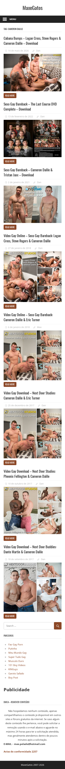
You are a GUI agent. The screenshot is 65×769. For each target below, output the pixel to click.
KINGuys (13, 669)
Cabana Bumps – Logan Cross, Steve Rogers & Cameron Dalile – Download (32, 41)
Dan (38, 50)
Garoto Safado (16, 673)
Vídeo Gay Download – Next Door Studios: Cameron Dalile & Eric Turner (30, 395)
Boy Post (13, 677)
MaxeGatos (33, 7)
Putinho (12, 648)
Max (39, 327)
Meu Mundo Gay (17, 652)
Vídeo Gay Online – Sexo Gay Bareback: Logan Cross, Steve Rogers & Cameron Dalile (32, 238)
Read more (10, 95)
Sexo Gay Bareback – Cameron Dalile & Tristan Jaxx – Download (28, 172)
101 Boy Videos (16, 665)
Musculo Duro (16, 661)
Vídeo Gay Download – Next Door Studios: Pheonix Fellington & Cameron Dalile (30, 474)
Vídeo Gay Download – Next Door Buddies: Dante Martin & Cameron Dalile (30, 549)
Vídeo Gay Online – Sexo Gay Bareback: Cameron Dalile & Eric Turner (28, 317)
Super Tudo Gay (17, 656)
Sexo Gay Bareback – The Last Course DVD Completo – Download (30, 106)
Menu (12, 19)
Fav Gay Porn (15, 644)
